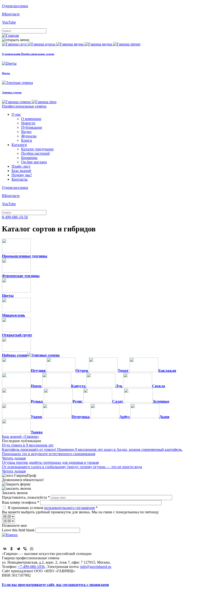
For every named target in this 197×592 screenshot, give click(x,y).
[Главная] (10, 35)
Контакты (20, 179)
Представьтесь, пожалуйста (26, 497)
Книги (26, 140)
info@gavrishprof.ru (95, 567)
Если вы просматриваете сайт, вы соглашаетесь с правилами (55, 585)
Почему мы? (22, 175)
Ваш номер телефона (20, 502)
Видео (26, 132)
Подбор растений (35, 153)
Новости (28, 123)
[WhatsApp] (32, 549)
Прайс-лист (21, 166)
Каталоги (19, 145)
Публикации (31, 127)
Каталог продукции (37, 149)
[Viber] (25, 549)
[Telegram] (18, 549)
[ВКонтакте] (5, 549)
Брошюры (29, 158)
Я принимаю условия (53, 508)
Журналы (29, 136)
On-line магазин (34, 162)
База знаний (21, 171)
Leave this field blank (19, 530)
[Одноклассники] (11, 549)
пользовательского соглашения (69, 508)
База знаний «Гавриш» (20, 436)
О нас (16, 114)
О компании (31, 119)
